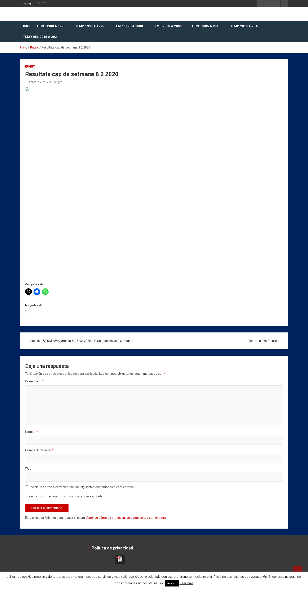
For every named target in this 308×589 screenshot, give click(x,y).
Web (28, 468)
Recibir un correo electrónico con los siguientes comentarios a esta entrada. (81, 487)
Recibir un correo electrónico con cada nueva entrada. (66, 496)
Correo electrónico (39, 450)
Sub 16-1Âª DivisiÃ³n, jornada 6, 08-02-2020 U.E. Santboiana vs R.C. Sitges (81, 341)
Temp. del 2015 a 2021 (41, 37)
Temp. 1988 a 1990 (50, 26)
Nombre (32, 432)
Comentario (34, 381)
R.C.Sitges (55, 82)
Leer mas (186, 583)
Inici (26, 26)
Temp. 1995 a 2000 (128, 26)
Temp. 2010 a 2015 (244, 26)
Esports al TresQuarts (263, 341)
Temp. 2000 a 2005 (167, 26)
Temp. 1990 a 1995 (89, 26)
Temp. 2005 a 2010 (206, 26)
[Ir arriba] (297, 570)
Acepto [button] (171, 583)
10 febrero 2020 (36, 82)
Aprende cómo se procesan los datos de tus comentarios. (126, 518)
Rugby (30, 66)
